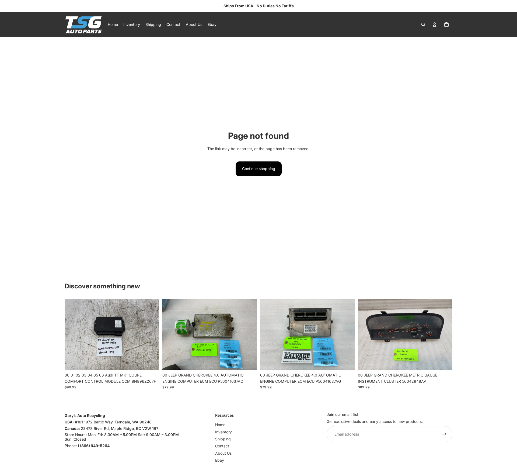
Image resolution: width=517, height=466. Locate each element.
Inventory (223, 432)
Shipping (223, 439)
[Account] (435, 24)
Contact (222, 446)
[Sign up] (444, 434)
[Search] (423, 24)
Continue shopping (258, 168)
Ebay (219, 460)
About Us (223, 453)
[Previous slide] (73, 335)
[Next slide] (151, 335)
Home (220, 424)
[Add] (151, 362)
